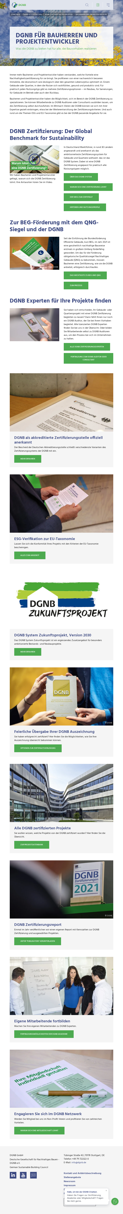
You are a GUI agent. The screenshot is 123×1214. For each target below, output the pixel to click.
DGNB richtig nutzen (32, 14)
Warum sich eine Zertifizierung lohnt (88, 187)
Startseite (16, 14)
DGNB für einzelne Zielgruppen (59, 14)
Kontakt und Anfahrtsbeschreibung (82, 1173)
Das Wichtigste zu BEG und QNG (85, 275)
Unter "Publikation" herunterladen (37, 941)
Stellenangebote (72, 1177)
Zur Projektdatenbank (31, 844)
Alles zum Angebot (29, 555)
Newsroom (69, 1181)
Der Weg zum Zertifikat (81, 197)
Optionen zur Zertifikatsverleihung (38, 748)
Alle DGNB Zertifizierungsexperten (87, 346)
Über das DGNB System (81, 176)
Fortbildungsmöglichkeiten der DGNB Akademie (44, 1034)
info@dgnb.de (79, 1163)
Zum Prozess (76, 285)
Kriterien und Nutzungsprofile (85, 207)
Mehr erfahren (27, 458)
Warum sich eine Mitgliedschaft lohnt (39, 1130)
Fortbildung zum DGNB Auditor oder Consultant (88, 358)
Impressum (69, 1185)
